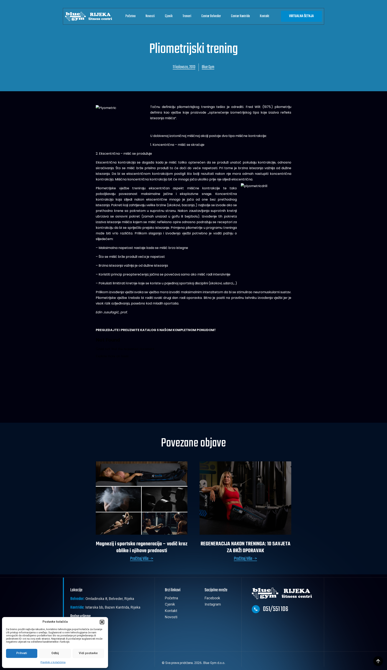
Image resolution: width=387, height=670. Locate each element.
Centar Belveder (211, 16)
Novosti (150, 16)
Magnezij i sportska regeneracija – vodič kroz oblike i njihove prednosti (141, 547)
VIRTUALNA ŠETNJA (301, 16)
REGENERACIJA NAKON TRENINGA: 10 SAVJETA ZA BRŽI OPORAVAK (245, 547)
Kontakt (264, 16)
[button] (102, 622)
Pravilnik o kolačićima (53, 663)
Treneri (187, 16)
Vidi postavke (88, 653)
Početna (130, 16)
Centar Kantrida (240, 16)
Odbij (55, 653)
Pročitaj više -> (141, 558)
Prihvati (21, 653)
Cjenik (169, 16)
